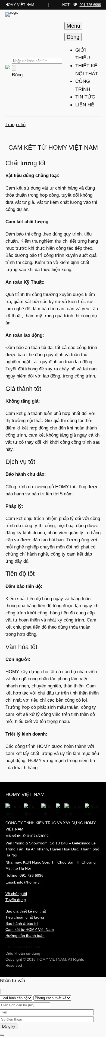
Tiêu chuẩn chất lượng (24, 917)
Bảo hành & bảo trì (21, 923)
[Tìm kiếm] (14, 68)
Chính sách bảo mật (22, 947)
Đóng (17, 74)
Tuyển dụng (15, 899)
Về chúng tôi (16, 893)
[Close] (2, 1035)
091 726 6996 (90, 5)
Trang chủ (15, 124)
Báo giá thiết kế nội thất (25, 911)
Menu (73, 26)
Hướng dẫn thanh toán (25, 935)
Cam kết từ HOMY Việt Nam (29, 929)
